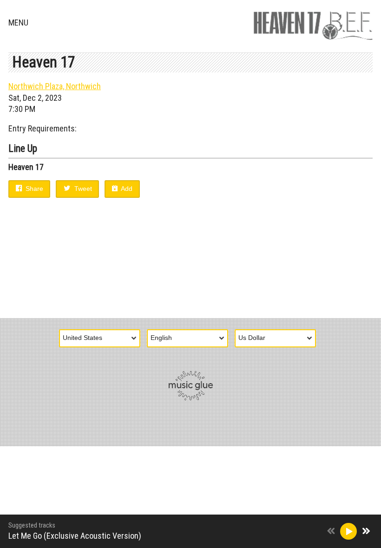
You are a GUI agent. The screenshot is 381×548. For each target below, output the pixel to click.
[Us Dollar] (278, 338)
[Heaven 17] (313, 23)
